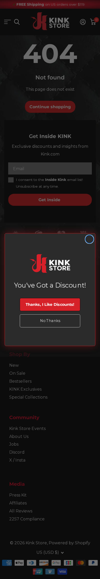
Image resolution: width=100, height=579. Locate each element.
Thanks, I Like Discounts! (50, 304)
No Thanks (50, 320)
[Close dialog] (89, 239)
